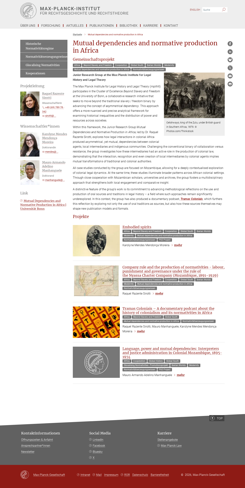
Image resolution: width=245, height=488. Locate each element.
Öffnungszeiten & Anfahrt (37, 439)
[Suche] (223, 9)
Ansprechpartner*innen (35, 445)
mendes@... (51, 151)
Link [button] (24, 193)
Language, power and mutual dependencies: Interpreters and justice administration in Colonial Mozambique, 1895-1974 (172, 352)
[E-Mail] (230, 76)
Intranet (85, 475)
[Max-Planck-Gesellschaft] (26, 475)
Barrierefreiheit (160, 475)
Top (220, 418)
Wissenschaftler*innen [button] (40, 126)
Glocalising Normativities (43, 65)
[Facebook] (230, 43)
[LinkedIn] (230, 51)
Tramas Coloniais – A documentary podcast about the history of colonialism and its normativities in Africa (168, 310)
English (195, 9)
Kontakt (171, 25)
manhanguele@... (55, 180)
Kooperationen (35, 73)
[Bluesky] (230, 60)
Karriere (164, 433)
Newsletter (27, 451)
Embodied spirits (136, 227)
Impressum (111, 475)
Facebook (99, 445)
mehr (178, 245)
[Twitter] (230, 68)
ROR (127, 475)
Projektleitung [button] (32, 86)
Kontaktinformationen (40, 433)
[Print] (230, 84)
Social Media (100, 433)
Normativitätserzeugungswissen (46, 56)
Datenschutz (140, 475)
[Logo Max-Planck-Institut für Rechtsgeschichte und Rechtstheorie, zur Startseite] (87, 11)
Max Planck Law (171, 445)
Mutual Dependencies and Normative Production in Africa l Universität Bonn (43, 205)
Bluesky (98, 451)
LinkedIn (98, 439)
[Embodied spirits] (96, 240)
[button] (221, 115)
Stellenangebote (167, 439)
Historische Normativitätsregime (40, 46)
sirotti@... (50, 115)
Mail (99, 475)
